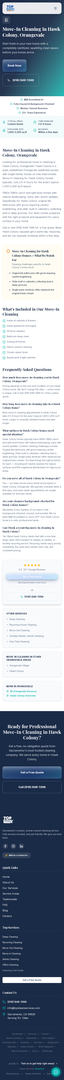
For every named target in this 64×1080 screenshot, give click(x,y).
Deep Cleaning (17, 619)
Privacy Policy (12, 1074)
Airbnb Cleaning (10, 959)
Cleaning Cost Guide (12, 970)
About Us (8, 882)
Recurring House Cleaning (22, 624)
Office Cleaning (10, 964)
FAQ (4, 904)
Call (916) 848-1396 (32, 787)
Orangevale (52, 1042)
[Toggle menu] (55, 8)
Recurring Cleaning (12, 942)
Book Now (14, 65)
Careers (7, 916)
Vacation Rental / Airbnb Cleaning (26, 636)
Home (6, 876)
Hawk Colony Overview (23, 695)
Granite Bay (47, 1051)
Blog (5, 910)
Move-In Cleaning (11, 953)
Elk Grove (32, 1034)
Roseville (25, 1042)
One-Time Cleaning (19, 641)
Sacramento (17, 1034)
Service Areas (10, 893)
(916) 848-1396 (23, 80)
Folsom (44, 1034)
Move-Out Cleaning (19, 630)
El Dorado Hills (9, 1042)
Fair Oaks (38, 1042)
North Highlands (45, 1046)
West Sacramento (19, 1051)
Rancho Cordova (13, 1038)
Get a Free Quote (32, 576)
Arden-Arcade (27, 1046)
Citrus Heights (47, 1038)
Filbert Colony (16, 671)
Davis (34, 1051)
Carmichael (31, 1038)
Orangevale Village (19, 665)
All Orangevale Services (23, 691)
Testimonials (9, 899)
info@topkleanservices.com (23, 1008)
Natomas (12, 1046)
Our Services (10, 888)
